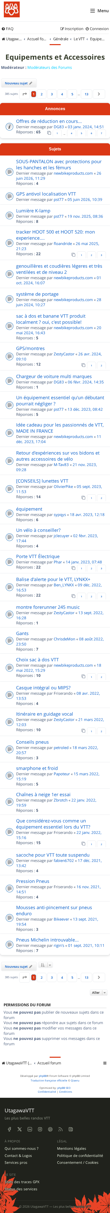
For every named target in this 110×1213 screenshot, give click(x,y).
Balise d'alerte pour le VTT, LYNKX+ (53, 579)
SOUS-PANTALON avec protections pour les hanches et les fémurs (59, 164)
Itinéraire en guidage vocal (44, 714)
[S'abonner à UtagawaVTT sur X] (19, 1129)
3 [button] (52, 94)
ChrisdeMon (64, 638)
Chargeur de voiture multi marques (54, 376)
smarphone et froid (37, 768)
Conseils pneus (32, 742)
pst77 (59, 199)
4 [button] (62, 94)
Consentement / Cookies (77, 1162)
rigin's (59, 945)
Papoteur (62, 773)
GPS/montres (30, 348)
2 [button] (41, 94)
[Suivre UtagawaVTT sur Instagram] (40, 1129)
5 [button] (72, 94)
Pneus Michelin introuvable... (47, 940)
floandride (63, 243)
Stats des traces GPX (22, 1182)
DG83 (59, 126)
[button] (24, 94)
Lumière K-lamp (33, 211)
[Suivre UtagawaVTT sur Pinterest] (50, 1129)
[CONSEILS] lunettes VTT (42, 481)
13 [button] (86, 94)
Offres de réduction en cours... (49, 121)
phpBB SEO (64, 1088)
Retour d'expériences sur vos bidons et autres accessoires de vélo (58, 456)
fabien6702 (64, 860)
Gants (22, 633)
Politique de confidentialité (80, 1155)
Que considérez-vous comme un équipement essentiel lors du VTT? (53, 824)
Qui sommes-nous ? (21, 1148)
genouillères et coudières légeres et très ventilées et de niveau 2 (59, 269)
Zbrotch (61, 800)
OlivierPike (63, 486)
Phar (58, 561)
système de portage (37, 294)
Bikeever (61, 919)
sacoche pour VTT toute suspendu (53, 855)
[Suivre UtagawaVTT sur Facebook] (9, 1129)
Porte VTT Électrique (38, 556)
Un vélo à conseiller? (38, 530)
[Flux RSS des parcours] (60, 1129)
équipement (29, 509)
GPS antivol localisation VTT (46, 194)
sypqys (60, 514)
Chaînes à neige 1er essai (43, 794)
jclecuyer (61, 535)
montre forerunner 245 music (48, 607)
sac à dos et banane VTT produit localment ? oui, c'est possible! (50, 319)
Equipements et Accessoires (55, 57)
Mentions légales (71, 1148)
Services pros (16, 1162)
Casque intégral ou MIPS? (43, 688)
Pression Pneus (32, 881)
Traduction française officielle (49, 1080)
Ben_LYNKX (64, 584)
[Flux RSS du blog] (70, 1129)
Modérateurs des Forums (49, 67)
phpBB (43, 1076)
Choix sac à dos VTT (37, 659)
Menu (103, 11)
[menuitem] (7, 28)
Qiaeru (75, 1080)
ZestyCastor (64, 353)
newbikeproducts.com (73, 173)
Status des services (21, 1189)
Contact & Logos (18, 1155)
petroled (61, 747)
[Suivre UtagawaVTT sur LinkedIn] (29, 1129)
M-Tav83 (61, 464)
